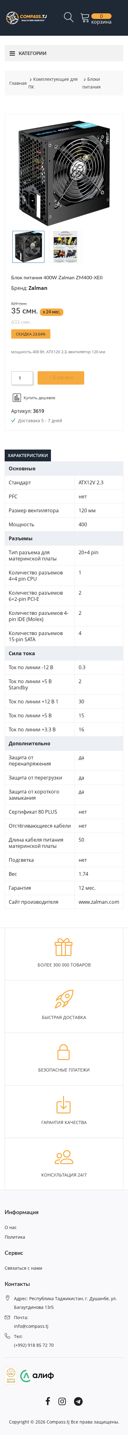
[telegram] (78, 1401)
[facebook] (47, 1401)
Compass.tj (58, 1422)
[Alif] (35, 1375)
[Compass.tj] (26, 17)
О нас (11, 1227)
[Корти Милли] (11, 1375)
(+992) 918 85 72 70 (34, 1345)
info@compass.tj (31, 1326)
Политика (15, 1237)
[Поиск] (69, 19)
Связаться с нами (23, 1268)
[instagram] (62, 1401)
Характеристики (28, 455)
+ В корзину (61, 377)
